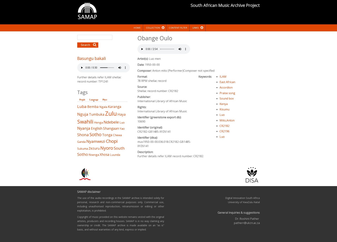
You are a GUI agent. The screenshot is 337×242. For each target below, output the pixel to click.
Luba (82, 106)
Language (94, 99)
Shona (83, 134)
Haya (121, 114)
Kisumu (224, 109)
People (82, 99)
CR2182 (224, 126)
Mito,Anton (227, 120)
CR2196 (224, 131)
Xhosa (104, 154)
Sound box (227, 98)
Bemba (93, 106)
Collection (153, 27)
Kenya (224, 104)
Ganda (81, 142)
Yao (122, 129)
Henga (98, 122)
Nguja (82, 114)
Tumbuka (96, 114)
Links (196, 27)
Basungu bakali (91, 58)
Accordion (226, 87)
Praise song (227, 93)
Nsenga (94, 155)
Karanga (114, 106)
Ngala (103, 107)
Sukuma (82, 149)
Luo (222, 115)
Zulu (111, 113)
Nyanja (83, 128)
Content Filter (178, 27)
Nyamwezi (95, 141)
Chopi (112, 141)
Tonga (107, 134)
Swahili (85, 121)
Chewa (117, 135)
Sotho (95, 134)
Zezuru (94, 148)
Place (105, 99)
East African (227, 82)
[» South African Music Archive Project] (87, 11)
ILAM (223, 77)
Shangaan (111, 128)
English (96, 128)
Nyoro (106, 148)
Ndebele (111, 122)
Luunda (115, 155)
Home (137, 27)
